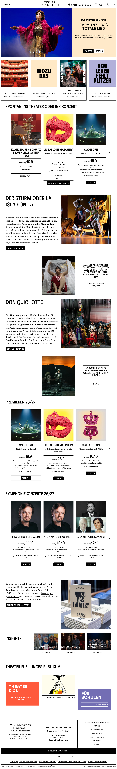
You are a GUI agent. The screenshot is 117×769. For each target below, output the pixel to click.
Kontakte (97, 741)
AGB (2, 766)
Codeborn (91, 149)
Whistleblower (30, 766)
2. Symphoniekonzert (91, 536)
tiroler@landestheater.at (59, 740)
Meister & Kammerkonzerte (97, 762)
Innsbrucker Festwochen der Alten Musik (72, 762)
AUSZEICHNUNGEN (97, 737)
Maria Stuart (91, 445)
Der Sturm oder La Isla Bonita (94, 25)
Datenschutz (10, 766)
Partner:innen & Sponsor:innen (97, 722)
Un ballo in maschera (58, 149)
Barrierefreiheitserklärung (46, 766)
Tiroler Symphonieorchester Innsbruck (23, 762)
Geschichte (97, 733)
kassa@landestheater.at (21, 730)
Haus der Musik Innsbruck (47, 762)
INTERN (96, 744)
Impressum (19, 766)
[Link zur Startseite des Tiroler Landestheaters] (50, 4)
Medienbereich (96, 730)
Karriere (96, 726)
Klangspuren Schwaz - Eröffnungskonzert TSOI (26, 152)
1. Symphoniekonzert (26, 536)
